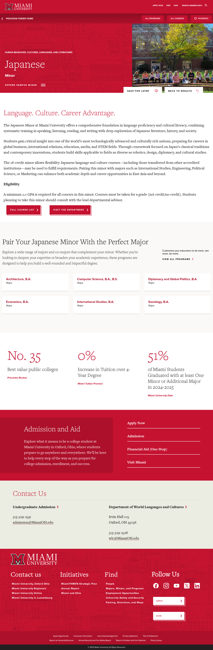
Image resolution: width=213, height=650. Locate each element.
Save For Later (138, 91)
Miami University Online (27, 593)
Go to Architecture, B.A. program (35, 282)
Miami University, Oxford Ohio (31, 583)
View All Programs (176, 259)
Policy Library (156, 640)
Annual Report (70, 588)
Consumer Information (82, 636)
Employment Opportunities (122, 593)
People (110, 583)
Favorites (203, 18)
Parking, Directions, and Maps (125, 602)
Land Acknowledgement (107, 636)
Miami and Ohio (71, 593)
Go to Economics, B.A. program (35, 305)
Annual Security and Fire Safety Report (95, 640)
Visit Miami (136, 462)
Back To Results (180, 91)
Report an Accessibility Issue (61, 640)
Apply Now (136, 422)
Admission (135, 436)
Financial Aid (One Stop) (147, 449)
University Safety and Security (125, 597)
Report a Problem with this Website (131, 640)
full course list (22, 209)
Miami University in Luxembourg (32, 597)
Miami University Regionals (29, 588)
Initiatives (74, 574)
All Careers (177, 18)
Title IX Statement (150, 636)
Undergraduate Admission (34, 507)
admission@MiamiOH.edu (33, 522)
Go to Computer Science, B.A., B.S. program (106, 282)
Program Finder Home (19, 18)
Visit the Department (68, 209)
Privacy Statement (130, 636)
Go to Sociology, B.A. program (178, 305)
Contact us (26, 574)
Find (111, 574)
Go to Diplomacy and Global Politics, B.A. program (178, 282)
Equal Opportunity (60, 636)
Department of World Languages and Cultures (146, 507)
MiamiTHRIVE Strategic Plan (79, 583)
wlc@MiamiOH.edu (124, 538)
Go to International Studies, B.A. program (106, 305)
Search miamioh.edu (192, 5)
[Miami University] (34, 559)
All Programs (152, 18)
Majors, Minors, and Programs (125, 588)
